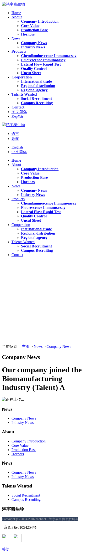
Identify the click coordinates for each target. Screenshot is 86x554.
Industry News (22, 423)
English (17, 147)
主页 (26, 346)
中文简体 (19, 152)
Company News (59, 346)
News (38, 346)
